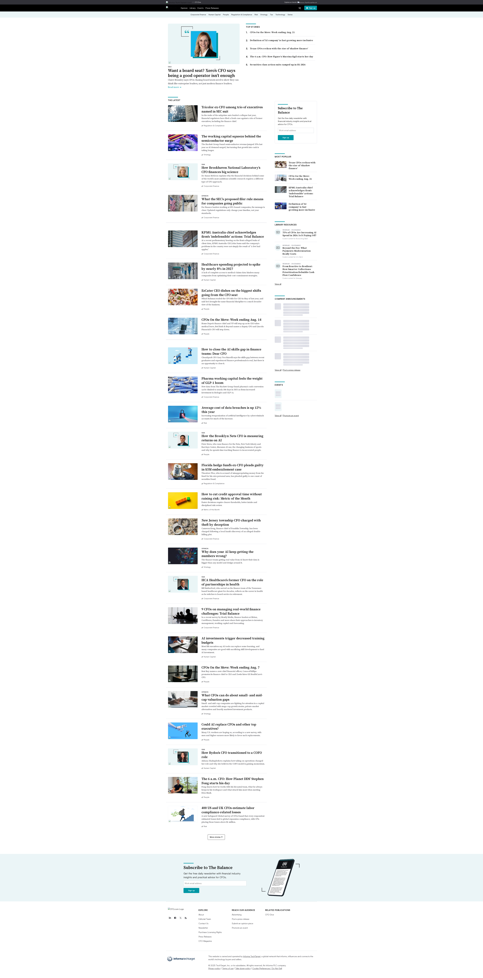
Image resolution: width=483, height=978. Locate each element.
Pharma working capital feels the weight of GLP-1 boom (232, 380)
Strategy (264, 14)
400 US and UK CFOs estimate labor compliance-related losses (228, 810)
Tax (271, 14)
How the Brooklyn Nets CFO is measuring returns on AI (232, 438)
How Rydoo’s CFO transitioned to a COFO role (232, 754)
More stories (215, 837)
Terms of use (228, 968)
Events (201, 8)
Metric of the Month (212, 509)
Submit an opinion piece (242, 923)
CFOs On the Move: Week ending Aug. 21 (272, 32)
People (226, 14)
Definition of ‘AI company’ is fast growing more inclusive (281, 40)
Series (290, 14)
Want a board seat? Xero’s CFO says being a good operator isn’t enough (201, 73)
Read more (174, 87)
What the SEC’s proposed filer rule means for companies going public (232, 201)
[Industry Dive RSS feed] (185, 918)
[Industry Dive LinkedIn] (170, 918)
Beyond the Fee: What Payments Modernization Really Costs (297, 250)
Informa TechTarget (251, 956)
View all (278, 284)
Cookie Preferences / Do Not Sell (267, 968)
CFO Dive (198, 2)
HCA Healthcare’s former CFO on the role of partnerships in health (232, 582)
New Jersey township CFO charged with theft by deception (231, 522)
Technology (280, 14)
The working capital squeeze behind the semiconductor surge (231, 138)
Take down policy (243, 968)
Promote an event (291, 415)
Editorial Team (204, 919)
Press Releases (212, 8)
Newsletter (203, 928)
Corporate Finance (198, 14)
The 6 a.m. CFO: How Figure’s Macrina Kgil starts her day (281, 56)
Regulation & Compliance (241, 14)
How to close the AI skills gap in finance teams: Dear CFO (231, 351)
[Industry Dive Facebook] (175, 918)
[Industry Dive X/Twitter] (180, 918)
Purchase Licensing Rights (210, 932)
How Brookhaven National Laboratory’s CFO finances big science (231, 169)
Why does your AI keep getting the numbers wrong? (227, 553)
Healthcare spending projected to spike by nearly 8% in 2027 (231, 266)
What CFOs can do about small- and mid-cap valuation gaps (232, 697)
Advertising (237, 914)
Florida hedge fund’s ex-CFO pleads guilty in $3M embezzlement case (233, 467)
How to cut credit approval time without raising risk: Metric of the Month (232, 496)
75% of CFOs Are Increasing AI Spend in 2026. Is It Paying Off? (299, 234)
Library (193, 8)
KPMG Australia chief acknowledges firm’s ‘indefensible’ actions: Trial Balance (233, 234)
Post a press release (291, 370)
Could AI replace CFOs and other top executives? (229, 726)
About (201, 914)
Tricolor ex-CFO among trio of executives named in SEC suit (232, 109)
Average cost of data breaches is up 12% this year (231, 409)
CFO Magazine (205, 941)
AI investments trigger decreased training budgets (233, 640)
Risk (256, 14)
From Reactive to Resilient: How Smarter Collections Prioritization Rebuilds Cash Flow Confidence (298, 271)
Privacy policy (214, 968)
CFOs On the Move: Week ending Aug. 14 (231, 319)
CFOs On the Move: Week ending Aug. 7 (231, 667)
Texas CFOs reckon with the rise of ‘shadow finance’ (279, 48)
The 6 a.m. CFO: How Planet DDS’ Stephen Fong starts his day (233, 781)
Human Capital (214, 14)
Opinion (184, 8)
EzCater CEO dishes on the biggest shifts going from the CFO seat (231, 292)
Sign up (312, 8)
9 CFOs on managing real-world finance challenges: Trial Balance (231, 611)
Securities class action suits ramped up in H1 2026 (277, 64)
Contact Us (203, 923)
